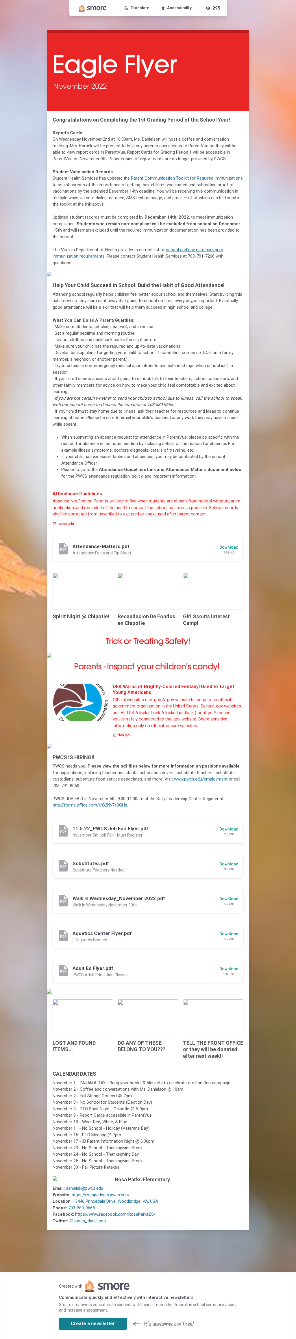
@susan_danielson (87, 1220)
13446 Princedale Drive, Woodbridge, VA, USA (115, 1201)
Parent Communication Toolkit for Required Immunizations (187, 178)
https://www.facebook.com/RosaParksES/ (115, 1214)
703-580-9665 (81, 1207)
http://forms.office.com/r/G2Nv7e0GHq (90, 805)
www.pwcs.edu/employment (200, 779)
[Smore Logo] (93, 8)
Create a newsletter (93, 1323)
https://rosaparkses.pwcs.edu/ (101, 1195)
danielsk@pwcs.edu (84, 1188)
